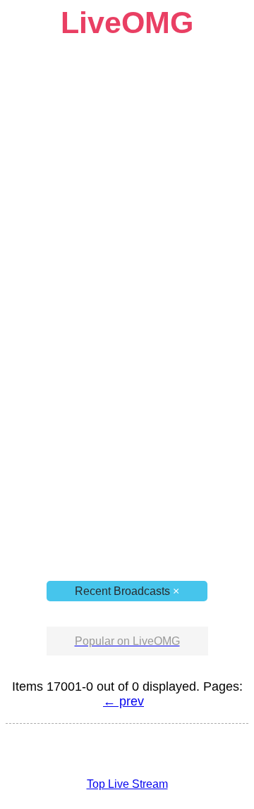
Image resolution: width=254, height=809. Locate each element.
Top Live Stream (127, 784)
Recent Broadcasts (127, 591)
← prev (123, 701)
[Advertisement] (127, 167)
